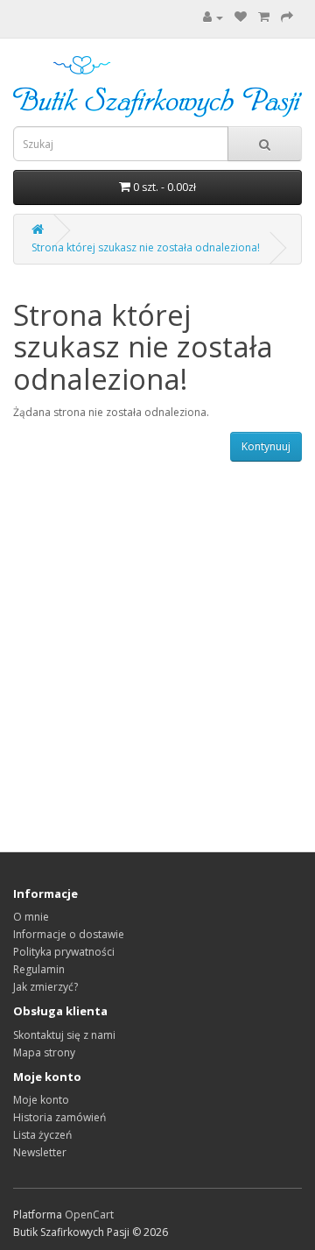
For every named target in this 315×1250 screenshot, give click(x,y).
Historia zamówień (59, 1117)
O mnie (31, 916)
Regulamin (39, 969)
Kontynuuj (266, 446)
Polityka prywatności (64, 951)
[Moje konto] (213, 17)
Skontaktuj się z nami (64, 1035)
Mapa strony (44, 1052)
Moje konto (41, 1099)
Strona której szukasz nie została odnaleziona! (146, 247)
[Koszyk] (264, 17)
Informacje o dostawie (68, 934)
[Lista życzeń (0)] (240, 17)
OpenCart (89, 1214)
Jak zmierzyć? (45, 986)
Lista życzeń (42, 1134)
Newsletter (39, 1152)
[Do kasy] (287, 17)
